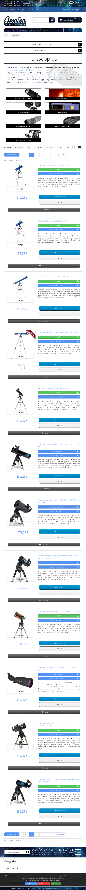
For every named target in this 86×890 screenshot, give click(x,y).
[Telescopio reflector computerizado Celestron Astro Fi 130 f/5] (20, 456)
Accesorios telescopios (23, 140)
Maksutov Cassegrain (31, 75)
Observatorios (62, 112)
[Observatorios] (62, 106)
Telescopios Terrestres (23, 126)
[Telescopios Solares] (62, 93)
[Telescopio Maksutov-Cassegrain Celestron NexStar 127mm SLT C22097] (20, 735)
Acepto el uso (55, 884)
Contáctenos (66, 9)
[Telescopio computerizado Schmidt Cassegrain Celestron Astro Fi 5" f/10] (20, 568)
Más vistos (47, 30)
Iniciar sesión (76, 9)
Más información (31, 884)
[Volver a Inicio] (7, 35)
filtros (34, 77)
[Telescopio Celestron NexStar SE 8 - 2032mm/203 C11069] (20, 624)
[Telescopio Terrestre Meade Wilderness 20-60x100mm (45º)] (20, 680)
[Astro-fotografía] (23, 106)
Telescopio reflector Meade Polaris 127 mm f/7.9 (55, 165)
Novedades (34, 30)
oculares (27, 77)
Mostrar (40, 147)
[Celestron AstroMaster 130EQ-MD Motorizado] (20, 401)
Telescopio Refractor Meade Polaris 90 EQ (53, 277)
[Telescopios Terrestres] (23, 120)
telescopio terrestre (61, 75)
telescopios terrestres (36, 70)
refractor (75, 72)
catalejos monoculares (54, 70)
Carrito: (68, 20)
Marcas (58, 30)
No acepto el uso (44, 884)
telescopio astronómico (54, 72)
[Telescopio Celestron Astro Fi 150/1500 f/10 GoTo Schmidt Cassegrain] (20, 512)
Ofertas (23, 30)
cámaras (25, 82)
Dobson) (45, 75)
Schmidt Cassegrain (14, 75)
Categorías (11, 30)
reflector (67, 72)
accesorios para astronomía (50, 77)
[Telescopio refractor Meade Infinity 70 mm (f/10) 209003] (20, 345)
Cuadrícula (74, 149)
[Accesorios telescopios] (23, 134)
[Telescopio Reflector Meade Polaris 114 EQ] (20, 233)
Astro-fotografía (24, 112)
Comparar (45, 210)
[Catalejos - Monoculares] (62, 120)
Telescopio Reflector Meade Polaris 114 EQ (53, 221)
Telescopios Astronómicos (23, 99)
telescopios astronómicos (17, 70)
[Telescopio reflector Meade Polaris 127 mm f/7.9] (20, 177)
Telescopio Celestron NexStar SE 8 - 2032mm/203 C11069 (59, 612)
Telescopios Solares (62, 99)
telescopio (17, 68)
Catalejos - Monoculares (62, 126)
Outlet (68, 30)
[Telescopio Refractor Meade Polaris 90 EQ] (20, 289)
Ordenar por (8, 147)
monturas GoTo (35, 82)
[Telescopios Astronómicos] (23, 93)
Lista (80, 149)
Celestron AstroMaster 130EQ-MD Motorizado (54, 388)
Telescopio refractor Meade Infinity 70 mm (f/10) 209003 (58, 332)
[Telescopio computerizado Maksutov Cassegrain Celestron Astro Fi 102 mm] (20, 791)
